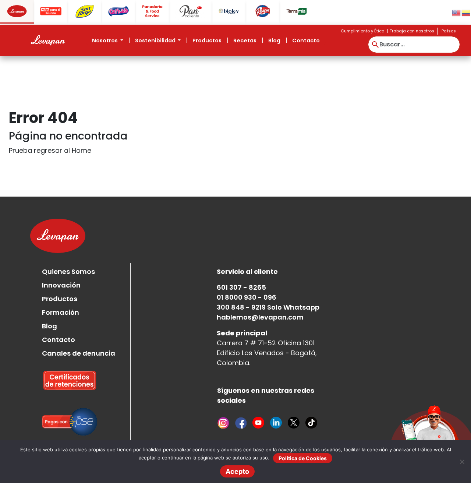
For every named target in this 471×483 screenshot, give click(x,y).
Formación (60, 312)
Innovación (61, 285)
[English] (456, 12)
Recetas (244, 40)
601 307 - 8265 (241, 287)
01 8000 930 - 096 (246, 297)
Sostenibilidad (156, 40)
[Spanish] (466, 12)
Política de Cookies (303, 458)
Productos (207, 40)
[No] (461, 461)
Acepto (237, 471)
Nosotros (105, 40)
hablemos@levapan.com (260, 317)
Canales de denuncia (78, 353)
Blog (274, 40)
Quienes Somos (68, 271)
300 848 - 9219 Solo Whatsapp (268, 307)
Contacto (306, 40)
